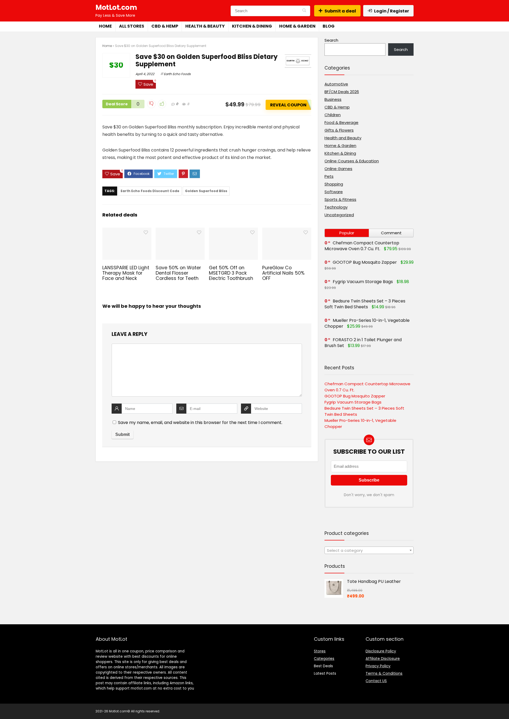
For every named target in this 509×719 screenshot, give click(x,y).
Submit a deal (340, 11)
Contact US (376, 680)
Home (105, 26)
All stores (131, 26)
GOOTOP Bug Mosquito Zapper (365, 262)
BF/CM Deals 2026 (341, 91)
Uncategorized (339, 215)
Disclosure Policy (381, 651)
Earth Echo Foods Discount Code (150, 191)
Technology (336, 207)
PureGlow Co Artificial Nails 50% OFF (283, 273)
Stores (320, 651)
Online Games (338, 168)
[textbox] (369, 550)
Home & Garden (297, 26)
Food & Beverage (341, 122)
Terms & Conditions (384, 673)
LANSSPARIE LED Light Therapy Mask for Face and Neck (125, 273)
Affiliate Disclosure (383, 658)
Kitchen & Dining (252, 26)
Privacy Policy (378, 666)
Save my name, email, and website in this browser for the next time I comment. (200, 422)
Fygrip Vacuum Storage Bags (363, 282)
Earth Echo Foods (177, 74)
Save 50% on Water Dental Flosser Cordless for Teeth (178, 273)
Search (331, 40)
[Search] (304, 11)
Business (332, 99)
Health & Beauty (205, 26)
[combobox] (369, 550)
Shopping (333, 184)
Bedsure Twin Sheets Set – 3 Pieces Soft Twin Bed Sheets (364, 304)
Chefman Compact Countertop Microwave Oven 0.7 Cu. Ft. (361, 246)
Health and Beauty (342, 138)
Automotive (336, 84)
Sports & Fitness (340, 199)
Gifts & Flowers (339, 130)
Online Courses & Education (351, 161)
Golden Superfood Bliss (206, 191)
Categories (324, 658)
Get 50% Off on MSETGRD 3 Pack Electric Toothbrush (231, 273)
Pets (329, 176)
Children (332, 115)
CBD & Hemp (164, 26)
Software (333, 191)
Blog (329, 26)
